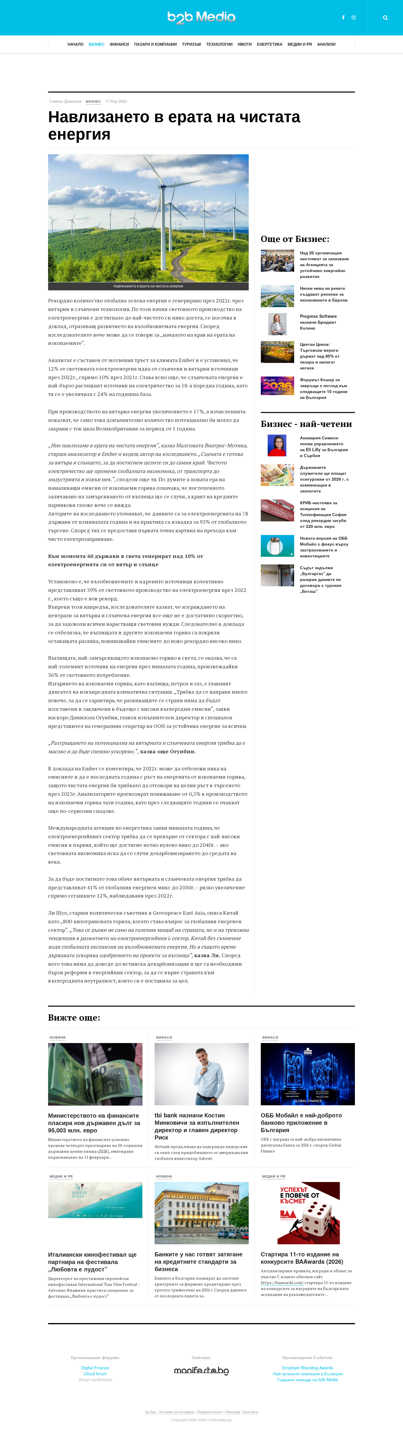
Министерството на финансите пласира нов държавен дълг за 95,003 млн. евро (94, 1122)
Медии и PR (300, 44)
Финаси (164, 1037)
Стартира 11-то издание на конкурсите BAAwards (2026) (302, 1258)
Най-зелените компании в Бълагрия (308, 1373)
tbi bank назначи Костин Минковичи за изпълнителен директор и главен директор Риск (197, 1126)
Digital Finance (95, 1368)
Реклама (233, 1411)
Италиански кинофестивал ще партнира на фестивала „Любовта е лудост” (92, 1261)
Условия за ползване (176, 1411)
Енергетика (269, 44)
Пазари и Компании (155, 44)
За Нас (150, 1411)
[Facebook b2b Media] (343, 17)
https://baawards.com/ (282, 1282)
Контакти (250, 1411)
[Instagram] (354, 17)
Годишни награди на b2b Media (307, 1379)
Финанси (119, 44)
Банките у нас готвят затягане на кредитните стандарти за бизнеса (199, 1261)
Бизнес (96, 44)
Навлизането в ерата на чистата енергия (174, 124)
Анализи (326, 44)
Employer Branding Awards (307, 1368)
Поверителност (210, 1411)
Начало (75, 44)
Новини (58, 1037)
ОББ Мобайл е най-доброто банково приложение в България (301, 1122)
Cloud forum (95, 1373)
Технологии (219, 44)
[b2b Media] (201, 17)
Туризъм (191, 44)
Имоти (245, 44)
